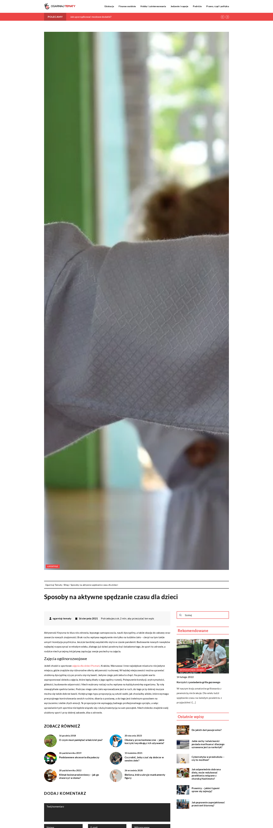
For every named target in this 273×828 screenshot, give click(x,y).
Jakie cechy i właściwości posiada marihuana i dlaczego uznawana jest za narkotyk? (208, 744)
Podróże (197, 6)
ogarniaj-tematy (62, 618)
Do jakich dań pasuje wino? (207, 730)
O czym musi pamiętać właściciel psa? (81, 739)
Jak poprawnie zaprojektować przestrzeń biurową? (208, 804)
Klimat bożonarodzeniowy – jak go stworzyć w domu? (79, 776)
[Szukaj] (180, 615)
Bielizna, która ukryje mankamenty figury (145, 776)
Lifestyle (52, 566)
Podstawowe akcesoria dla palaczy (79, 757)
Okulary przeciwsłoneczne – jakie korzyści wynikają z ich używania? (144, 741)
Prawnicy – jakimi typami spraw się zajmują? (205, 790)
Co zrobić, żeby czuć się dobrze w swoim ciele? (144, 759)
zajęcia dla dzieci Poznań (86, 665)
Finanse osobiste (127, 6)
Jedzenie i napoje (179, 6)
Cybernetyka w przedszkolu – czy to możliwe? (208, 758)
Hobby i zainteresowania (153, 6)
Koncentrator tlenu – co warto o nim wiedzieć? (96, 16)
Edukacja (109, 6)
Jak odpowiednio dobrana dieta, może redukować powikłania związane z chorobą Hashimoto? (206, 774)
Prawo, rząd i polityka (217, 6)
